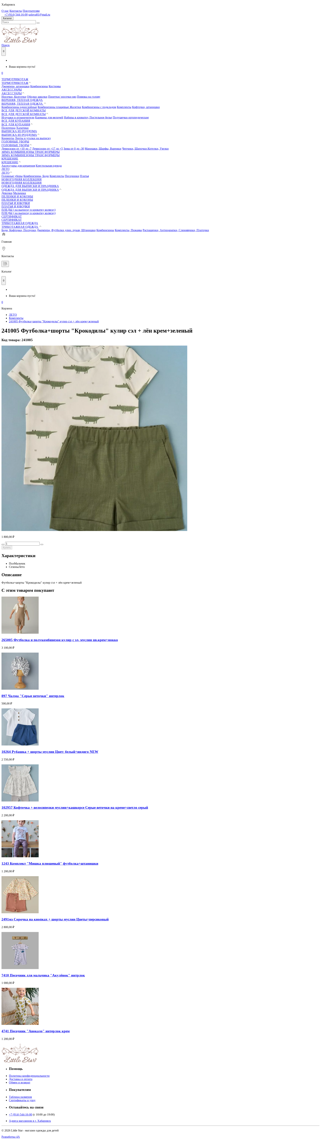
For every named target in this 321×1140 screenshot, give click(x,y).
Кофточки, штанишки (146, 107)
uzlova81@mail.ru (39, 14)
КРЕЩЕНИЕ (9, 158)
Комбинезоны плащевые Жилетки (59, 107)
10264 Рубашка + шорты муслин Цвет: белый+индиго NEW (49, 752)
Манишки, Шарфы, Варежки (103, 148)
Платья (84, 176)
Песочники (72, 176)
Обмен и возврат (19, 1082)
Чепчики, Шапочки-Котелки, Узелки (145, 148)
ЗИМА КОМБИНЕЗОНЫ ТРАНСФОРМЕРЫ (30, 152)
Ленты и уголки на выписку (33, 138)
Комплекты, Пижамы (128, 230)
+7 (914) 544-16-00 (16, 14)
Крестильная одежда (49, 165)
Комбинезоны (39, 86)
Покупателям (31, 10)
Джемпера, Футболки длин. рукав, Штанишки (66, 230)
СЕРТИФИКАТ (11, 216)
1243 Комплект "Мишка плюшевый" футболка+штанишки (49, 863)
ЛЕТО (5, 169)
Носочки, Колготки (13, 96)
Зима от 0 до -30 (74, 148)
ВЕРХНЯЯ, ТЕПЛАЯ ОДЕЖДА (22, 100)
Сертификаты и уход (22, 1100)
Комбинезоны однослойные (19, 107)
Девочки (6, 193)
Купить (7, 547)
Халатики (22, 127)
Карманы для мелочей (49, 117)
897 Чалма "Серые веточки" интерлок (32, 696)
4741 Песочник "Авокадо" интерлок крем (35, 1031)
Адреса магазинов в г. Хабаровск (30, 1120)
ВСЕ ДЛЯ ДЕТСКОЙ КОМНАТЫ (23, 110)
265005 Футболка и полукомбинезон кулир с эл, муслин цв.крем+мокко (59, 640)
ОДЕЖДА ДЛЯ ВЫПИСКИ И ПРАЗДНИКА (30, 186)
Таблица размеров (20, 1096)
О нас (5, 10)
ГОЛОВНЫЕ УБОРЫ (15, 141)
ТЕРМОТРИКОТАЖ (14, 79)
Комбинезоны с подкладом (99, 107)
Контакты (15, 10)
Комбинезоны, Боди (36, 176)
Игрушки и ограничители (17, 117)
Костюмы (55, 86)
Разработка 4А (10, 1136)
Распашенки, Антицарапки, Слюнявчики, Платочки (176, 230)
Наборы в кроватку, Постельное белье (88, 117)
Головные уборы (12, 176)
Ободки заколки (37, 96)
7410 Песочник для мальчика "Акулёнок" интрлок (43, 975)
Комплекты (124, 107)
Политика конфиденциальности (29, 1075)
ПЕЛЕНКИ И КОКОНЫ (17, 196)
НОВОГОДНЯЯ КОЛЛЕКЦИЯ (21, 179)
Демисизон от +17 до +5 (47, 148)
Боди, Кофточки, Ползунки (18, 230)
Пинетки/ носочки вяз (62, 96)
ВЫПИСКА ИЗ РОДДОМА (19, 131)
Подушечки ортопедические (131, 117)
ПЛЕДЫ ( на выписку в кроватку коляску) (28, 209)
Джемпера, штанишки (15, 86)
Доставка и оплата (20, 1079)
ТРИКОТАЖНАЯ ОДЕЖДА (19, 223)
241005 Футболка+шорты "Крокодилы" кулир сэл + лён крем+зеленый (54, 321)
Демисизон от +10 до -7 (16, 148)
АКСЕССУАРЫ (11, 89)
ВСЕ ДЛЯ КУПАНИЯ (15, 120)
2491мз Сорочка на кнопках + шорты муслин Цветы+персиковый (55, 919)
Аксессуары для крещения (18, 165)
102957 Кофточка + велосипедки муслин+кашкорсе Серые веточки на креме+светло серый (74, 807)
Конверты (7, 138)
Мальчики (19, 193)
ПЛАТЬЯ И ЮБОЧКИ (15, 203)
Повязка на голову (88, 96)
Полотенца (8, 127)
